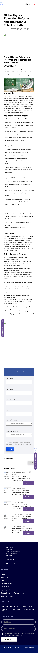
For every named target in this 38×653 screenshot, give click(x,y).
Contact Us (5, 580)
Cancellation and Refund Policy (12, 593)
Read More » (28, 483)
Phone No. (9, 410)
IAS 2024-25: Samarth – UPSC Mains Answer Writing (17, 610)
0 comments (8, 31)
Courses (30, 29)
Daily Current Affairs (19, 488)
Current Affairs (17, 502)
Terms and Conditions (9, 590)
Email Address (10, 399)
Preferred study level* (13, 431)
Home (3, 574)
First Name (9, 378)
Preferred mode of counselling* (16, 420)
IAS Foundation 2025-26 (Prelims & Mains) (16, 606)
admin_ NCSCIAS (11, 29)
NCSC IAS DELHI (15, 647)
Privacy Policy (6, 584)
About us (4, 577)
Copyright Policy (7, 596)
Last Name (9, 389)
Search (31, 462)
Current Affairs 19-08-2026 (21, 514)
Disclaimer (5, 587)
